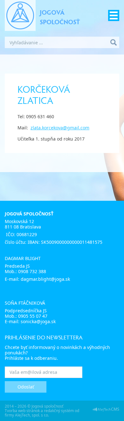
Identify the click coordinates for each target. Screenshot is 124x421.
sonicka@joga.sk (38, 321)
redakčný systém (59, 410)
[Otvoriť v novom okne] (106, 409)
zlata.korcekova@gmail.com (60, 128)
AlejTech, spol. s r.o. (32, 415)
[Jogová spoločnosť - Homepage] (20, 15)
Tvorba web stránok (22, 410)
